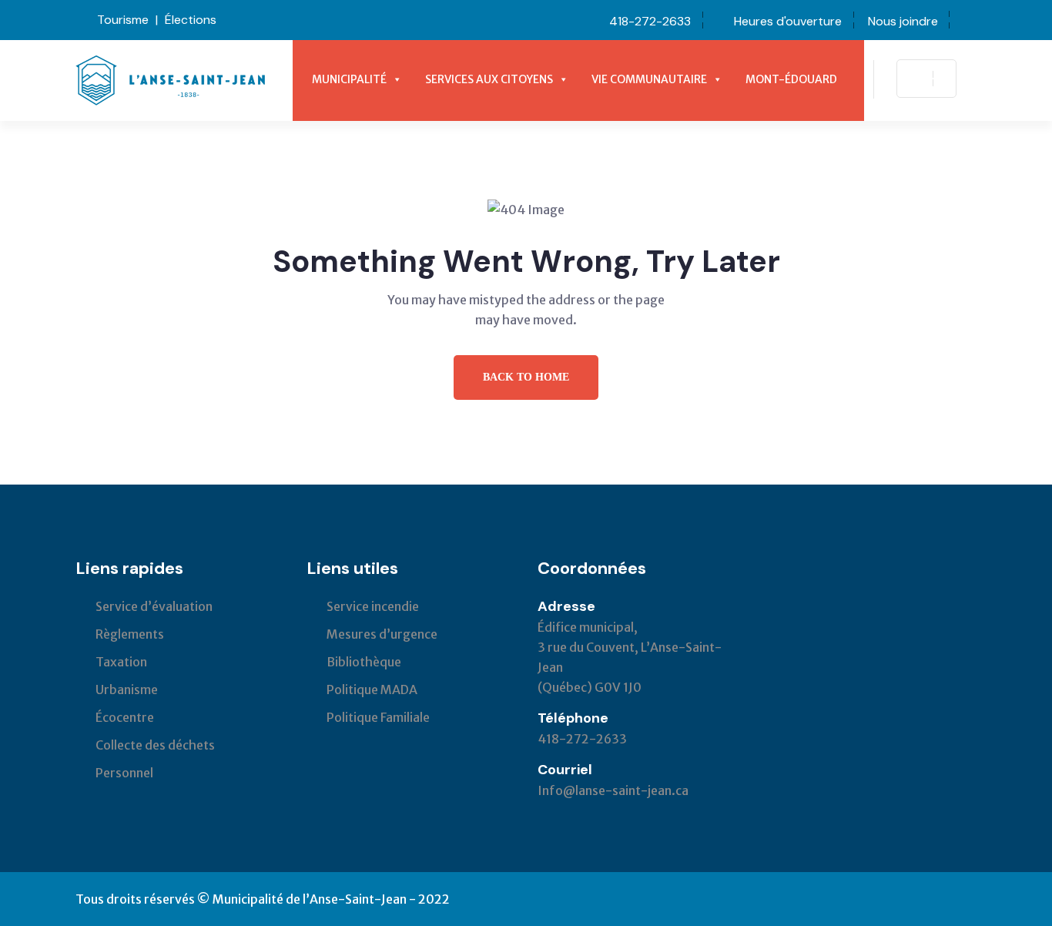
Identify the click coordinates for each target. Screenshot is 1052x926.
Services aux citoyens (489, 79)
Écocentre (124, 717)
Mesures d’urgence (382, 634)
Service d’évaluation (154, 606)
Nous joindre (903, 21)
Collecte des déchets (155, 745)
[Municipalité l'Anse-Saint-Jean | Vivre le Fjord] (170, 79)
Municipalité (349, 79)
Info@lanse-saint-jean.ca (613, 790)
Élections (190, 20)
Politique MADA (372, 689)
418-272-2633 (650, 21)
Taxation (121, 661)
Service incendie (373, 606)
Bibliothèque (364, 661)
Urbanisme (126, 689)
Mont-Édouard (791, 79)
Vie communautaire (649, 79)
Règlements (129, 634)
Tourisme (123, 20)
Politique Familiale (378, 717)
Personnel (124, 772)
